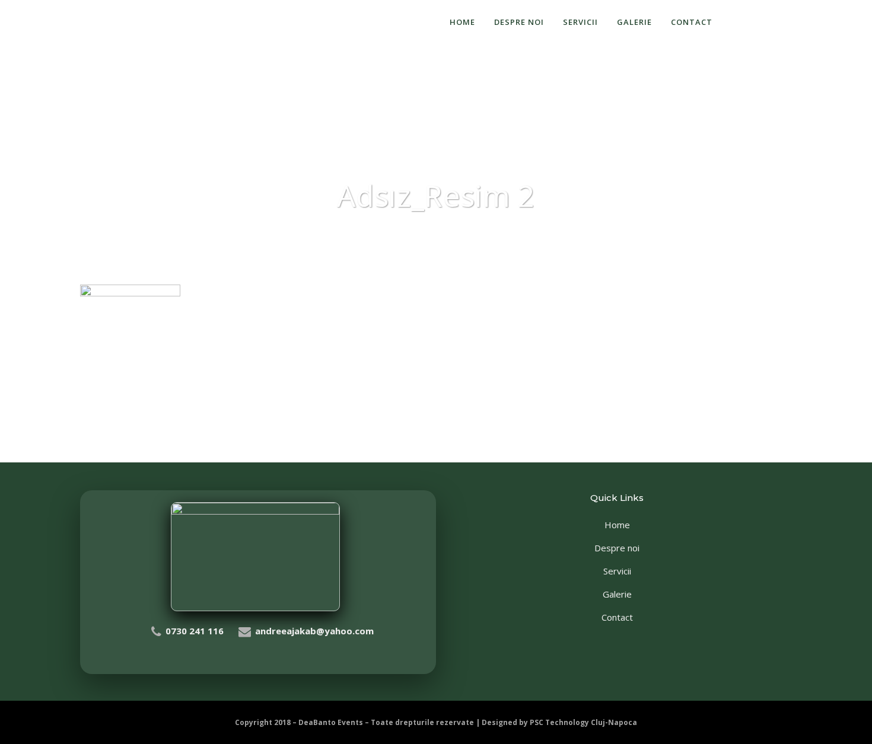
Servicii (617, 571)
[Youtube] (822, 22)
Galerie (617, 594)
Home (617, 525)
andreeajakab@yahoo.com (314, 631)
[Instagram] (771, 22)
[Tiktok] (797, 22)
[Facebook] (745, 22)
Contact (617, 617)
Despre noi (616, 548)
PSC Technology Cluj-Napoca (583, 722)
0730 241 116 (195, 631)
